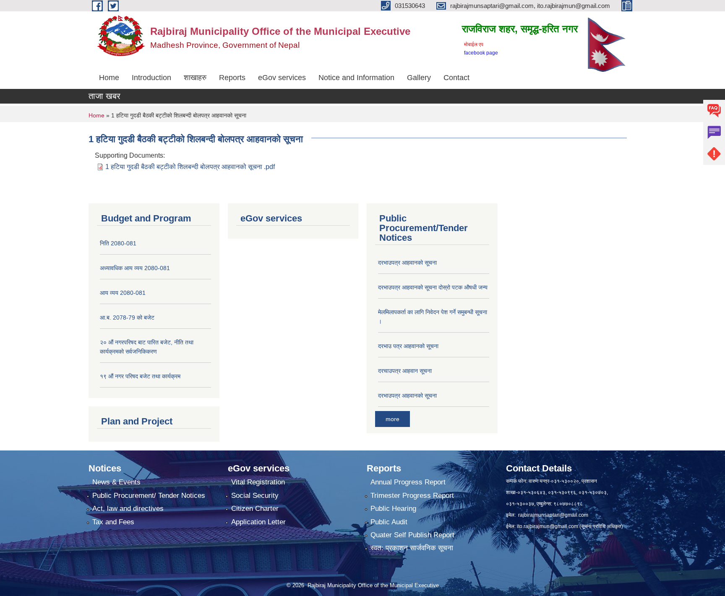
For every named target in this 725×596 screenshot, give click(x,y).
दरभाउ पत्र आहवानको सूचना (408, 346)
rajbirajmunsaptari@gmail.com (553, 515)
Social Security (255, 496)
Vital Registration (258, 482)
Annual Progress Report (408, 482)
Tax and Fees (113, 522)
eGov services (282, 77)
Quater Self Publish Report (412, 535)
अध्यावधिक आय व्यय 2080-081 (135, 268)
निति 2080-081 (118, 243)
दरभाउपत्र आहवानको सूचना (407, 262)
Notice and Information (356, 77)
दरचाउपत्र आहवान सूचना (405, 370)
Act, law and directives (128, 509)
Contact (456, 77)
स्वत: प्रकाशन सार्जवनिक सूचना (411, 548)
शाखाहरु (195, 77)
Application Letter (258, 522)
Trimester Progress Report (412, 496)
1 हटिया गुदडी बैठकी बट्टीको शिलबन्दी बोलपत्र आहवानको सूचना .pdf (190, 166)
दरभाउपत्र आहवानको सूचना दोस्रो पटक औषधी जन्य (433, 287)
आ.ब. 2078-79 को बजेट (127, 317)
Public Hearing (393, 509)
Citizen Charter (255, 509)
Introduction (151, 77)
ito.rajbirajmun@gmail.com (547, 526)
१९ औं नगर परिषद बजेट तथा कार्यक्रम (140, 376)
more (392, 419)
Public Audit (388, 522)
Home (109, 77)
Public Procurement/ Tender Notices (148, 496)
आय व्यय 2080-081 (123, 292)
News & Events (116, 482)
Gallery (419, 77)
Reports (232, 77)
